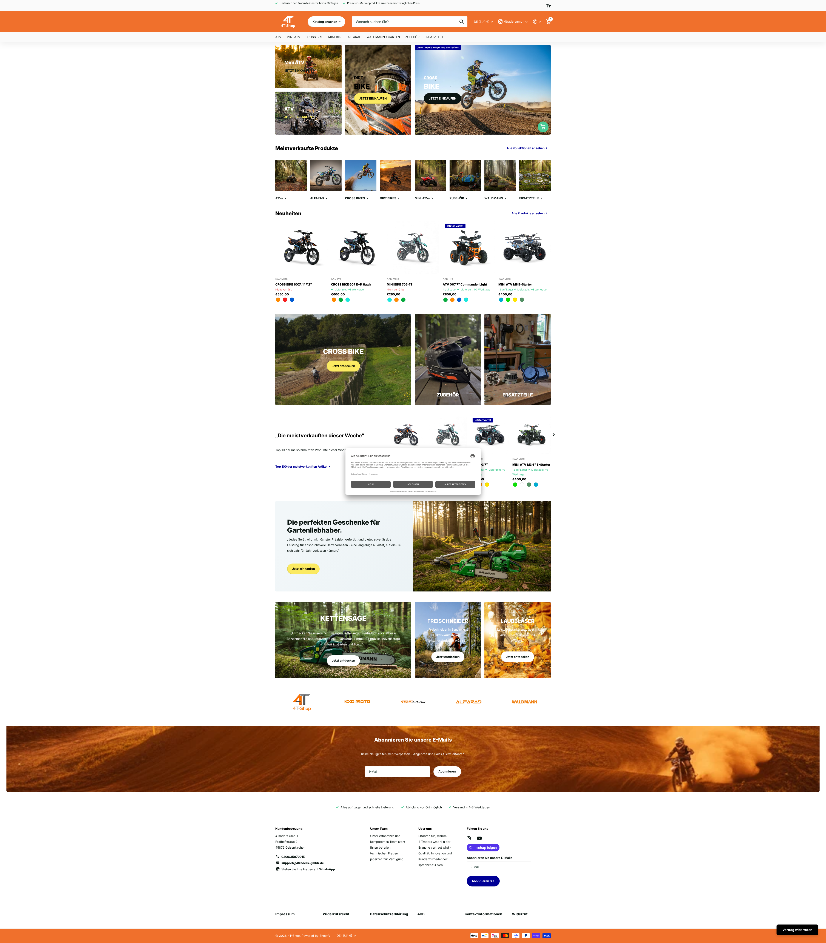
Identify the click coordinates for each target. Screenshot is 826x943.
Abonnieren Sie (483, 881)
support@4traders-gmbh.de (302, 863)
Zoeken (461, 21)
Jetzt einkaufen (303, 568)
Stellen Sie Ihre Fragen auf (308, 869)
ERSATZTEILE (434, 37)
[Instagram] (469, 838)
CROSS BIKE (314, 37)
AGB (421, 914)
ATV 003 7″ (479, 464)
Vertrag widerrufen (797, 930)
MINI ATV (293, 37)
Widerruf (520, 914)
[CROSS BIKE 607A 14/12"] (301, 247)
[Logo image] (357, 702)
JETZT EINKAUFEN (373, 98)
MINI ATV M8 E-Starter (515, 284)
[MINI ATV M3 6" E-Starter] (531, 435)
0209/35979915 (293, 857)
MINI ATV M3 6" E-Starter (531, 464)
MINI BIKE (335, 37)
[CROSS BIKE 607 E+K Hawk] (357, 247)
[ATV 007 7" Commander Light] (469, 247)
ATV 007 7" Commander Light (465, 284)
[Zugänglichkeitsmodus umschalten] (548, 5)
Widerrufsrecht (336, 914)
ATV (278, 37)
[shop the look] (543, 126)
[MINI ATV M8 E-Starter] (524, 247)
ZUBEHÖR (412, 37)
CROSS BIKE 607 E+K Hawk (351, 284)
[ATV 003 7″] (489, 435)
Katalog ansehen (325, 21)
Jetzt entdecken (343, 366)
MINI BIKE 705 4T (399, 284)
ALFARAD (354, 37)
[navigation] (554, 435)
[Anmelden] (537, 21)
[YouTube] (479, 838)
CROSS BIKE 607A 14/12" (293, 284)
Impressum (285, 914)
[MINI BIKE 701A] (406, 435)
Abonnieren (447, 771)
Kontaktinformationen (483, 914)
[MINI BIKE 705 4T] (413, 247)
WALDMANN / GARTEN (383, 37)
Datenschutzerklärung (389, 914)
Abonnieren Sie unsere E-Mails (489, 858)
